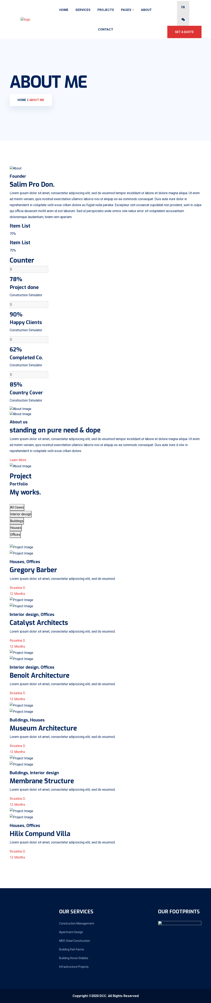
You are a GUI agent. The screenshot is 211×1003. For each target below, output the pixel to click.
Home (63, 10)
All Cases (17, 507)
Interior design (20, 514)
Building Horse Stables (73, 958)
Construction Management (76, 923)
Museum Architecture (43, 728)
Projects (105, 10)
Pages (126, 10)
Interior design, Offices (32, 614)
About (146, 10)
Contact (105, 29)
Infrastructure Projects (74, 966)
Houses (15, 528)
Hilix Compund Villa (40, 833)
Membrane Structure (42, 781)
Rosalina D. (18, 588)
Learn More (18, 460)
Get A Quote (184, 32)
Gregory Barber (33, 570)
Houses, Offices (25, 562)
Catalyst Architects (39, 622)
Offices (15, 535)
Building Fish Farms (71, 949)
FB (183, 7)
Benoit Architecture (39, 675)
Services (82, 10)
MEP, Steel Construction (74, 940)
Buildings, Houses (27, 720)
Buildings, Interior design (34, 773)
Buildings (16, 521)
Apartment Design (71, 932)
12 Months (17, 594)
